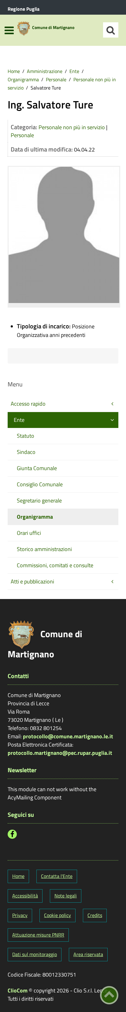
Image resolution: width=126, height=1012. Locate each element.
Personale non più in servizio (72, 127)
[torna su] (109, 995)
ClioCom (18, 990)
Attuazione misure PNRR (38, 934)
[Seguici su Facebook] (12, 834)
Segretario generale (39, 500)
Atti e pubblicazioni (32, 581)
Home (14, 71)
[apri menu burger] (9, 30)
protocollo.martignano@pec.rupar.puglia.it (60, 753)
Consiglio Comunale (40, 484)
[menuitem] (14, 71)
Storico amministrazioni (44, 549)
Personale (56, 79)
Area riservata (88, 954)
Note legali (65, 895)
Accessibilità (25, 895)
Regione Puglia (23, 9)
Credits (94, 915)
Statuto (25, 436)
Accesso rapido (28, 404)
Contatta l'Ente (56, 876)
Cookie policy (57, 915)
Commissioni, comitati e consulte (55, 565)
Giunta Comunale (37, 468)
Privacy (20, 915)
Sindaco (26, 452)
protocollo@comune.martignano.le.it (68, 736)
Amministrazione (44, 71)
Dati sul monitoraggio (34, 954)
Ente (74, 71)
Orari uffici (29, 533)
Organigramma (23, 79)
